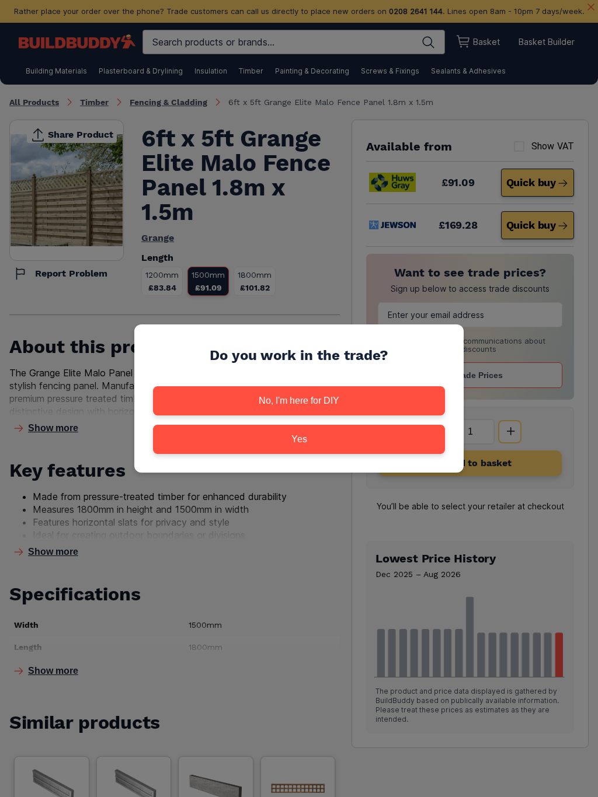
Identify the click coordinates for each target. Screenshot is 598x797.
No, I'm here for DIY (299, 401)
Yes (299, 439)
